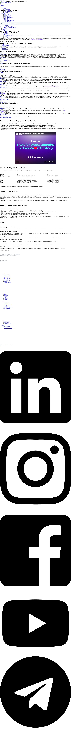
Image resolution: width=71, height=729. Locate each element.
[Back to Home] (3, 2)
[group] (35, 23)
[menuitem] (5, 45)
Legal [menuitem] (3, 320)
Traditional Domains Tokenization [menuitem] (10, 27)
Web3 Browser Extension (4, 99)
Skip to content (2, 0)
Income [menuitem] (6, 34)
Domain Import (2, 69)
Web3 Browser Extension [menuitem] (9, 20)
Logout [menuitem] (6, 37)
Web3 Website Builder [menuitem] (9, 17)
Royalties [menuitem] (6, 12)
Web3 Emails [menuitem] (7, 16)
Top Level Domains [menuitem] (8, 11)
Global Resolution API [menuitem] (9, 26)
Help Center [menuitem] (5, 28)
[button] (2, 5)
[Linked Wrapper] (1, 53)
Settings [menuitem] (6, 36)
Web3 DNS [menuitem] (7, 19)
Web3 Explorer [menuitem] (7, 18)
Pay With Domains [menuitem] (8, 21)
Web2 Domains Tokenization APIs (5, 117)
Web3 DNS (2, 96)
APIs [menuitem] (3, 325)
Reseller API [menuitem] (7, 25)
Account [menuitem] (4, 29)
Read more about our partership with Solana (51, 86)
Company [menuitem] (3, 293)
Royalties (1, 72)
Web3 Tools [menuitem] (7, 14)
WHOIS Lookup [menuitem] (8, 15)
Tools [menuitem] (4, 13)
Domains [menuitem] (4, 8)
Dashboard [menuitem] (7, 30)
